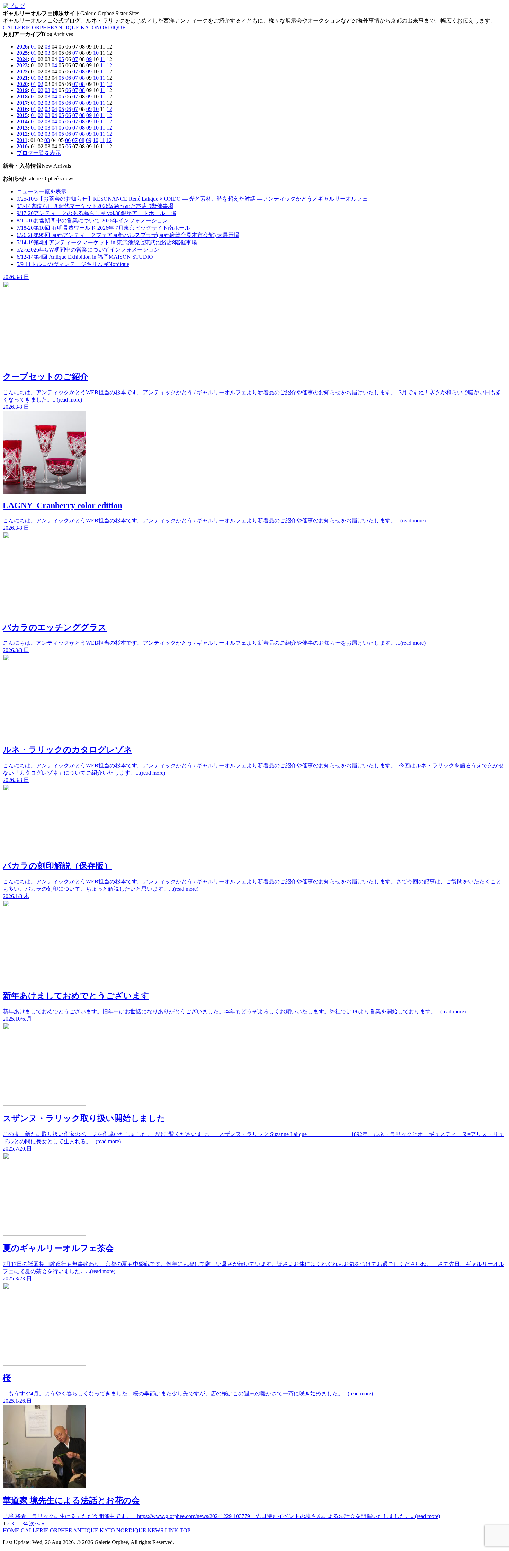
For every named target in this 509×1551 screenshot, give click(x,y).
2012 (22, 134)
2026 (22, 47)
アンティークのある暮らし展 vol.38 (96, 213)
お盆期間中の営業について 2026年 (92, 220)
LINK (171, 1530)
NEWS (155, 1530)
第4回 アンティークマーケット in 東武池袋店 (107, 242)
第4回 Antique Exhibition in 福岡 (85, 257)
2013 (22, 128)
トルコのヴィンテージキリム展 (73, 264)
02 (40, 78)
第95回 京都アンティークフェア (128, 235)
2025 (22, 53)
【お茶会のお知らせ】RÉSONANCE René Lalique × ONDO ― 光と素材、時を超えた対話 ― (192, 199)
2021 (22, 78)
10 (96, 53)
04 (54, 65)
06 (68, 78)
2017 (22, 103)
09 (89, 59)
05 (61, 59)
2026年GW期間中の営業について (88, 250)
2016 (22, 109)
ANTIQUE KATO (75, 27)
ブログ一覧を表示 (39, 153)
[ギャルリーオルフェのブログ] (14, 6)
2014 (22, 121)
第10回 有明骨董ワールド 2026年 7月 (103, 228)
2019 (22, 90)
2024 (22, 59)
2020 (22, 84)
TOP (185, 1530)
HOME (11, 1530)
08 (82, 71)
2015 (22, 115)
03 (47, 47)
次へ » (36, 1523)
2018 (22, 96)
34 (25, 1523)
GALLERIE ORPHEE (28, 27)
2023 (22, 65)
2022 (22, 71)
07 (75, 53)
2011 (22, 140)
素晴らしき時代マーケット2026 (95, 206)
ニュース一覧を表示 (41, 191)
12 (109, 65)
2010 (22, 146)
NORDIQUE (111, 27)
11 (102, 59)
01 (33, 47)
